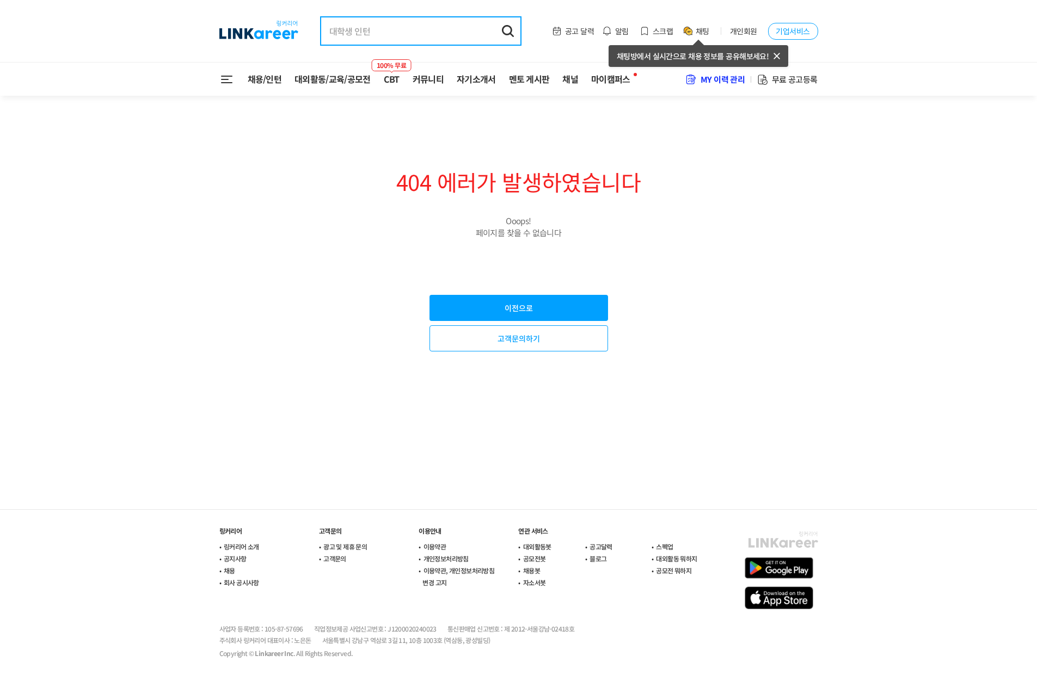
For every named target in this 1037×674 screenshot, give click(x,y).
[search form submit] (507, 31)
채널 (570, 78)
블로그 (598, 558)
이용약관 (435, 546)
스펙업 (664, 546)
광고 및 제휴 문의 (345, 546)
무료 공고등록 (795, 79)
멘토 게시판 (529, 78)
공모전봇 (534, 558)
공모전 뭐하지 (673, 570)
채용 (229, 570)
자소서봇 (534, 582)
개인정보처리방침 (446, 558)
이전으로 (519, 307)
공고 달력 (579, 31)
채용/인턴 (265, 78)
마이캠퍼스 (610, 78)
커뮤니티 (428, 78)
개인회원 (743, 31)
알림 (622, 31)
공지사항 (235, 558)
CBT (392, 74)
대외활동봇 (537, 546)
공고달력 (601, 546)
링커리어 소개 (241, 546)
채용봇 (531, 570)
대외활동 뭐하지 (676, 558)
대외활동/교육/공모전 (332, 78)
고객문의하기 (519, 338)
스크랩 (663, 31)
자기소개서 (476, 78)
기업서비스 (792, 31)
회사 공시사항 (241, 582)
